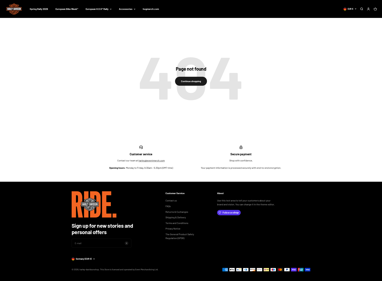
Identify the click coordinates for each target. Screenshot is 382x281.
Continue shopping (191, 81)
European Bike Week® (67, 8)
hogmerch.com (151, 8)
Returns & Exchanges (176, 211)
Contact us (171, 200)
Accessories (125, 8)
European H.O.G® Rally (97, 8)
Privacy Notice (172, 228)
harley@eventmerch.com (151, 160)
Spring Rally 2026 (39, 8)
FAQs (168, 206)
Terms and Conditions (176, 223)
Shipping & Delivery (175, 217)
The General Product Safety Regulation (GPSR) (179, 236)
